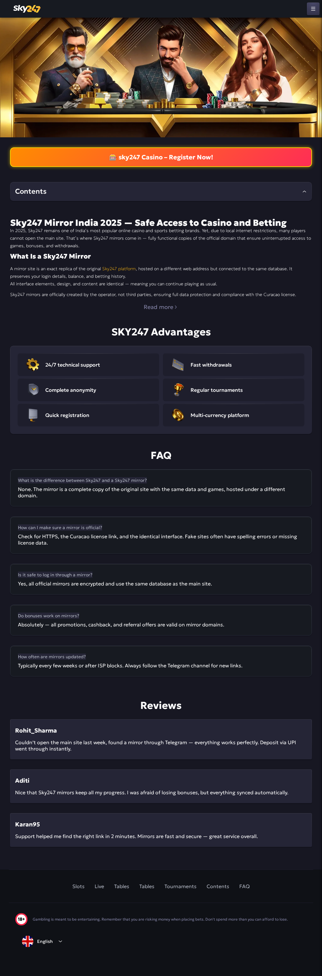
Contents (218, 886)
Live (99, 886)
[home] (27, 9)
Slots (78, 886)
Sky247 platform (119, 268)
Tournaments (180, 886)
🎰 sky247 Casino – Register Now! (161, 157)
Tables (121, 886)
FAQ (244, 886)
